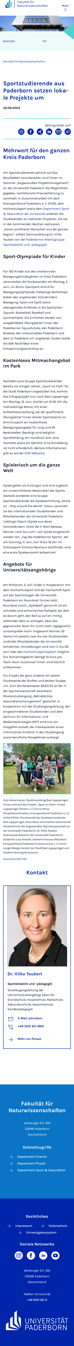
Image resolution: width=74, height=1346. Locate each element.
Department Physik (31, 1163)
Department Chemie (32, 1156)
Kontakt (9, 41)
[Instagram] (19, 1255)
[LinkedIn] (43, 1255)
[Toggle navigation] (44, 41)
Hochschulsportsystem (39, 652)
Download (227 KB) (15, 859)
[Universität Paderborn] (37, 1320)
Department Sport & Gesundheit (41, 1170)
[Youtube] (55, 1255)
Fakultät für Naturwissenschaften (32, 4)
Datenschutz (58, 1226)
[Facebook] (31, 1255)
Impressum (23, 1226)
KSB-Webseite (34, 453)
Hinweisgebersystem (41, 1232)
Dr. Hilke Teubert (24, 974)
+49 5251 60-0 (37, 1300)
